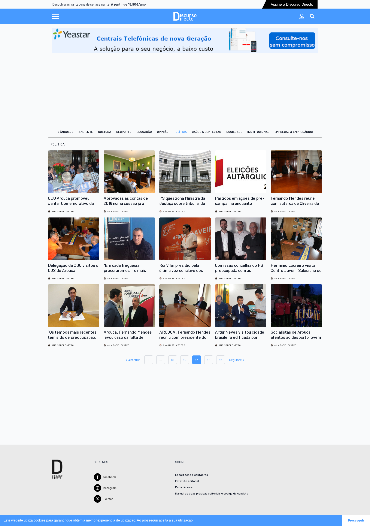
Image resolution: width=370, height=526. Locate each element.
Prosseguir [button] (356, 520)
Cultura (104, 131)
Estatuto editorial (187, 481)
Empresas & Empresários (294, 131)
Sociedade (234, 131)
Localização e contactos (191, 475)
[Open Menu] (55, 16)
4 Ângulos (65, 131)
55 (220, 360)
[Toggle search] (312, 16)
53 (196, 360)
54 (208, 360)
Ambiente (86, 131)
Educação (144, 131)
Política (180, 131)
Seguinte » (236, 360)
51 (172, 360)
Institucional (258, 131)
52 (184, 360)
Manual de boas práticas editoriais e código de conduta (211, 493)
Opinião (163, 131)
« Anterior (133, 360)
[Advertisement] (185, 85)
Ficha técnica (183, 487)
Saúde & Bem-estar (206, 131)
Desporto (123, 131)
